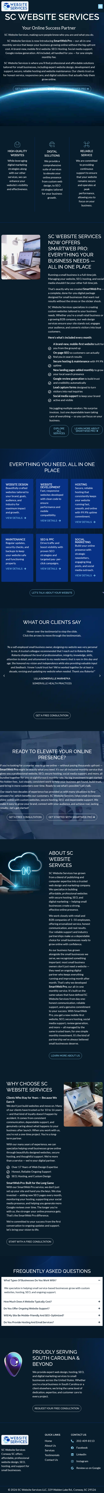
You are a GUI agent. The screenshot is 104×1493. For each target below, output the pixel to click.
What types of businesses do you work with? (30, 1280)
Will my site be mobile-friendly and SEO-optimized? (34, 1315)
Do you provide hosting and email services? (29, 1322)
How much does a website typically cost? (28, 1301)
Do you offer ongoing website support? (27, 1308)
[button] (100, 6)
